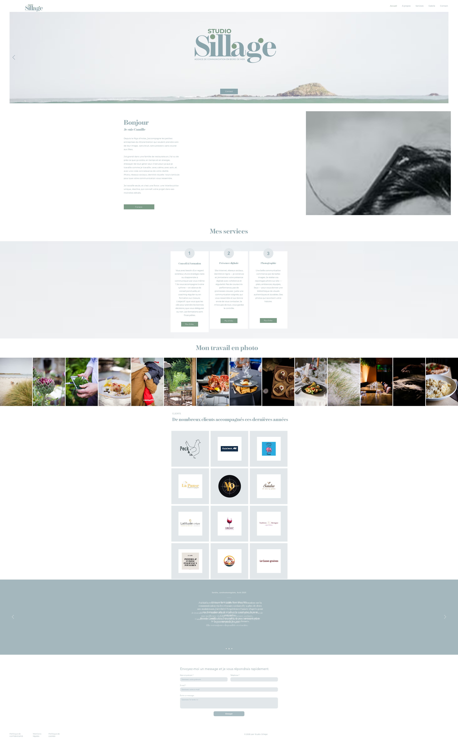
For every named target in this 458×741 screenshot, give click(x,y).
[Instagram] (453, 370)
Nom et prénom (186, 675)
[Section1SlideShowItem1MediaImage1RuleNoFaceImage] (226, 648)
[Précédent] (13, 617)
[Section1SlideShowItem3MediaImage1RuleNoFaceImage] (231, 648)
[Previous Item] (13, 57)
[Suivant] (445, 617)
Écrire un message (187, 696)
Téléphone (234, 675)
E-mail (183, 685)
